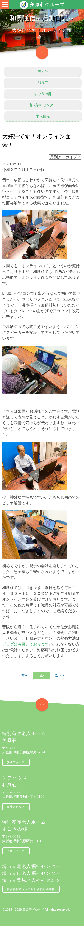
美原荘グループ (47, 4)
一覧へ (41, 675)
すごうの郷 (42, 94)
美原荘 (43, 71)
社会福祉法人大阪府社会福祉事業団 (31, 889)
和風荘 (43, 83)
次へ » (60, 675)
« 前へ (23, 675)
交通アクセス (16, 762)
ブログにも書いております (25, 644)
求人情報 (43, 116)
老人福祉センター (43, 105)
